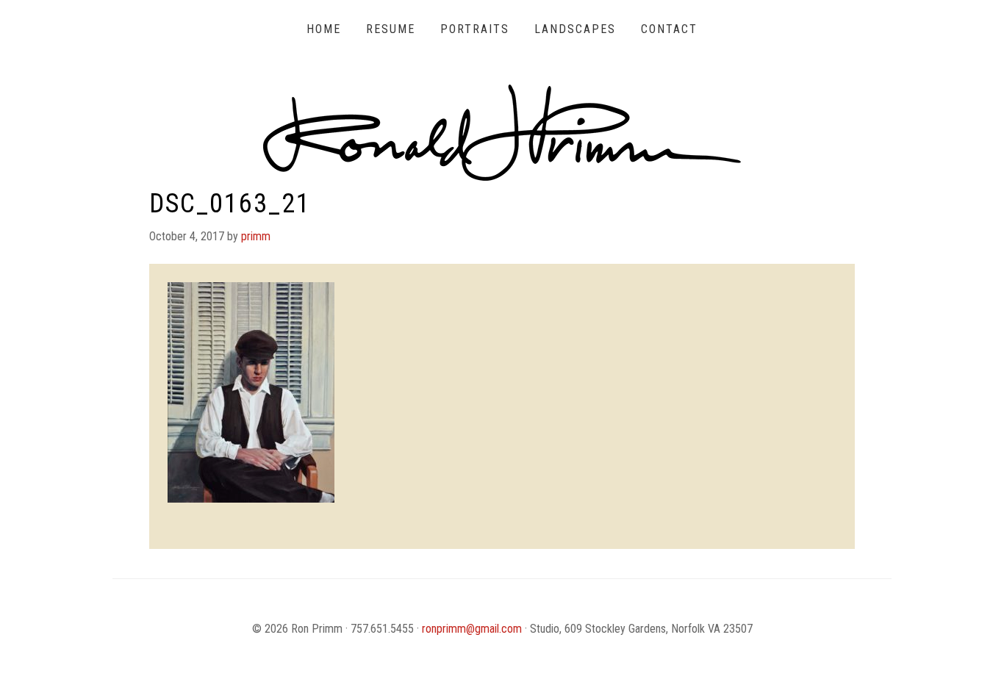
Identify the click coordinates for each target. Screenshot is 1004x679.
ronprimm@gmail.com (472, 629)
